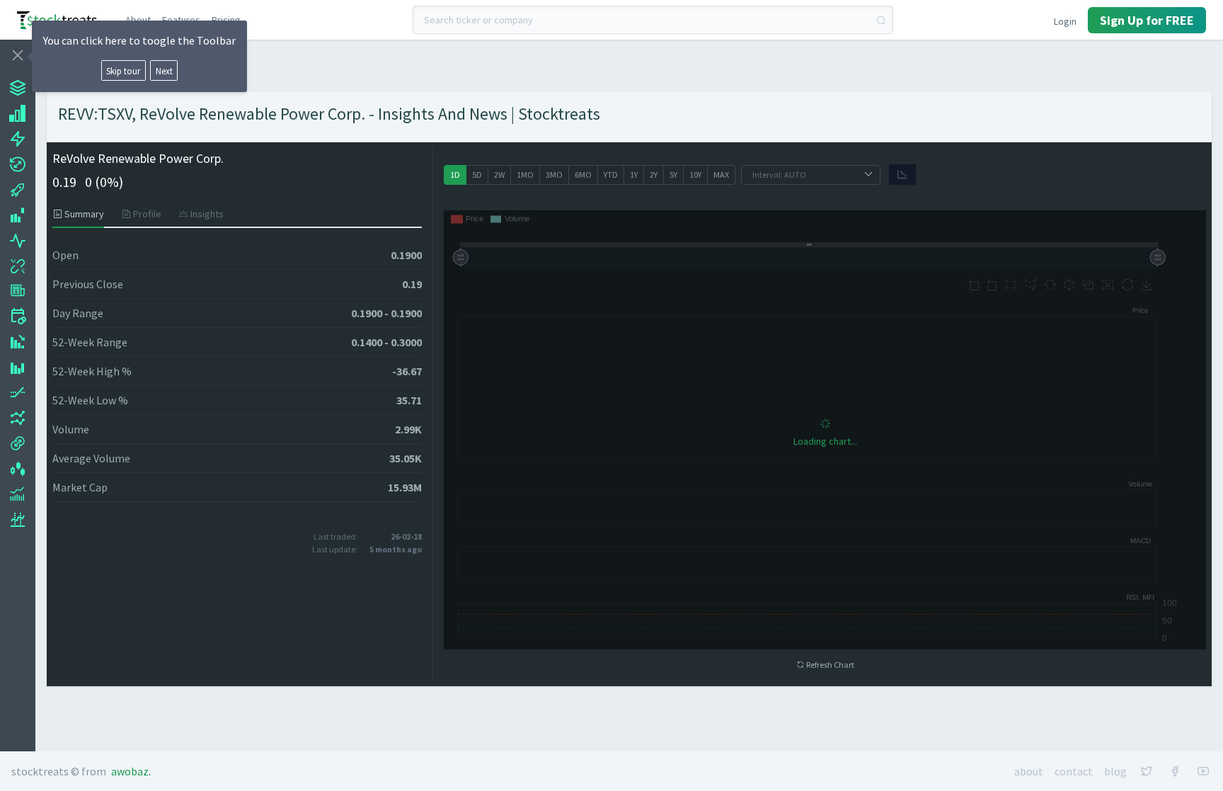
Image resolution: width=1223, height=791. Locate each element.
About (138, 19)
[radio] (455, 175)
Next (164, 70)
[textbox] (653, 20)
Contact (1074, 771)
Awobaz (130, 771)
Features (181, 19)
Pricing (226, 19)
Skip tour (123, 70)
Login (1065, 21)
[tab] (82, 214)
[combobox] (653, 20)
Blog (1115, 771)
